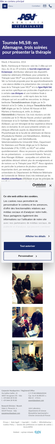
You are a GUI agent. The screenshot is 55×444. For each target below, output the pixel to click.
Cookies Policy (8, 425)
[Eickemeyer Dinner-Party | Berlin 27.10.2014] (27, 289)
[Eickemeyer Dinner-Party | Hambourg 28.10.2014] (27, 322)
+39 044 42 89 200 (50, 6)
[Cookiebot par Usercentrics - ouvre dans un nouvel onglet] (34, 186)
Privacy (6, 422)
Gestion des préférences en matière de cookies (34, 425)
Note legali (15, 422)
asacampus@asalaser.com (11, 413)
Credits (34, 422)
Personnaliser (25, 256)
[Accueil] (27, 19)
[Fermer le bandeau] (50, 185)
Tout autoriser (27, 246)
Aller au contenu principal (12, 1)
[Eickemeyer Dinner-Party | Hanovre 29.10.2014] (27, 356)
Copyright (25, 422)
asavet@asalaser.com (44, 6)
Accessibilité (28, 427)
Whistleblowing (45, 422)
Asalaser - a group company (23, 432)
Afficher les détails (36, 236)
